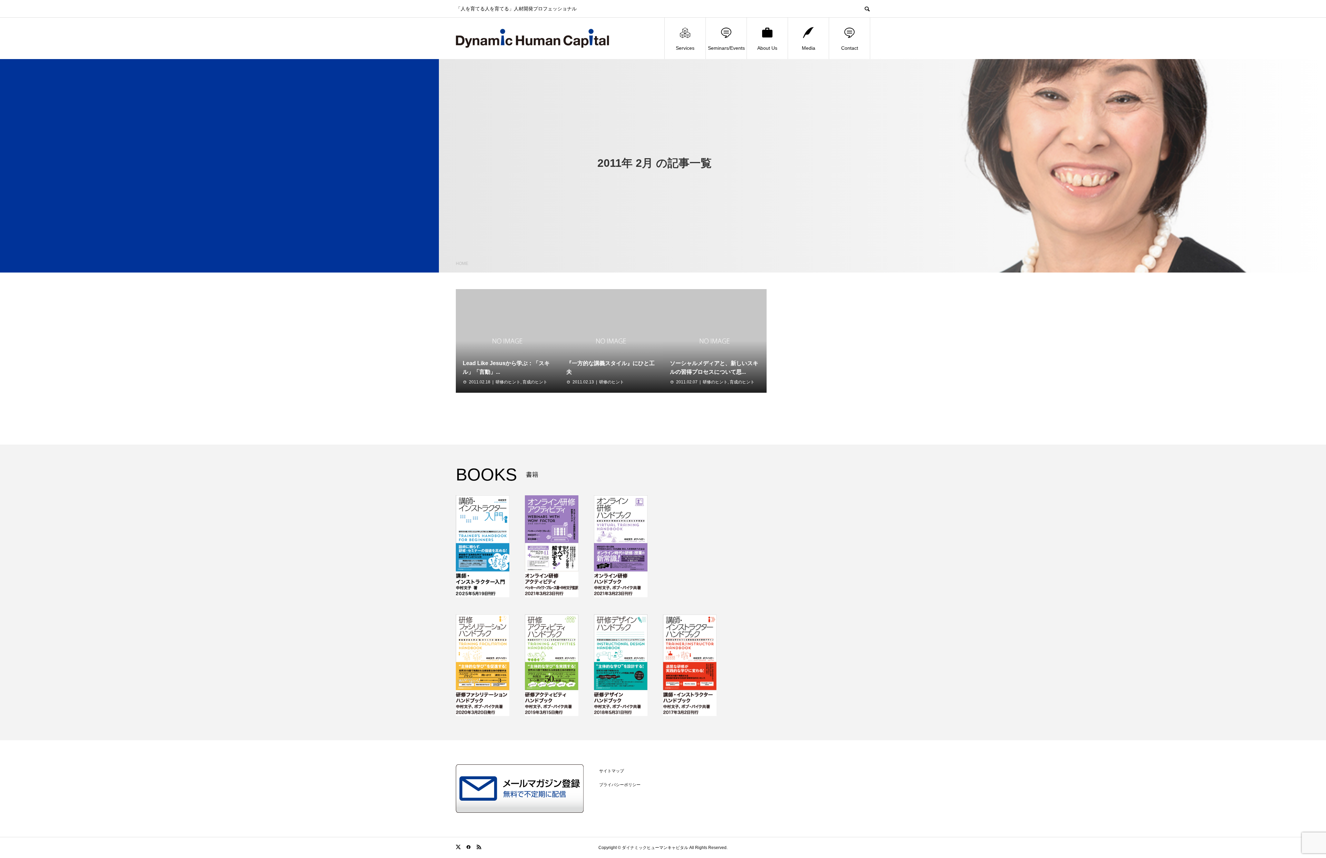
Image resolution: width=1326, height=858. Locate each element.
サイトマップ (611, 771)
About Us (767, 48)
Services (685, 48)
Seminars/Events (726, 48)
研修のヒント (508, 382)
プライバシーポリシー (620, 784)
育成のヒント (534, 382)
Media (808, 48)
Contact (849, 48)
